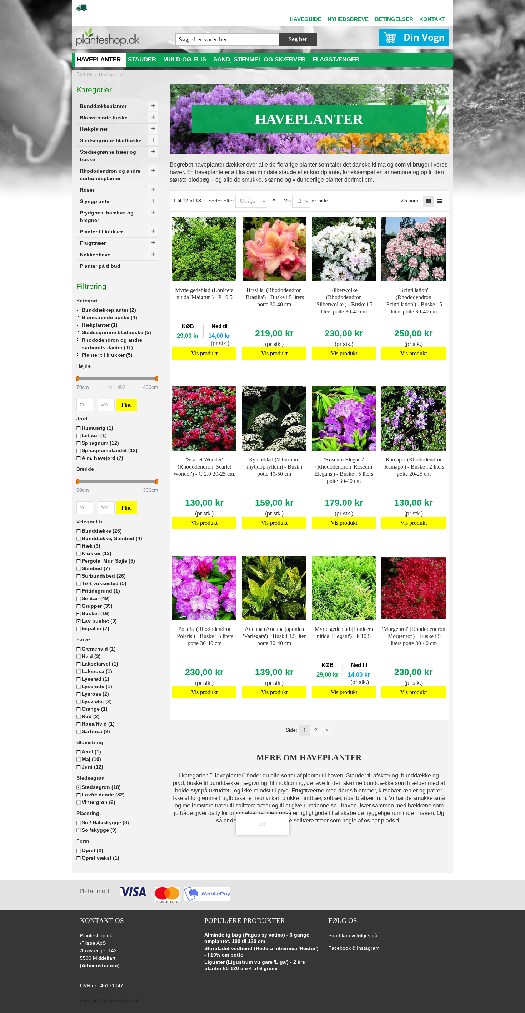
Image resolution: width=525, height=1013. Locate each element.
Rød (91, 716)
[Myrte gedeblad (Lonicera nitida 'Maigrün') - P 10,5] (204, 249)
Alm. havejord (102, 458)
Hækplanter (100, 325)
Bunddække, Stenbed (112, 538)
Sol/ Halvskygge (105, 822)
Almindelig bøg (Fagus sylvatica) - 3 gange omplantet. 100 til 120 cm (256, 938)
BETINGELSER (394, 19)
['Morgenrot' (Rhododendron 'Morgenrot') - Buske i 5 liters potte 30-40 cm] (413, 588)
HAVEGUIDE (305, 19)
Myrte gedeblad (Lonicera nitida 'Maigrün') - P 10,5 (204, 294)
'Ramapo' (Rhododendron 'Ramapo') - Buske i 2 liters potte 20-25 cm (413, 466)
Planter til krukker (107, 355)
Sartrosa (96, 731)
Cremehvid (99, 649)
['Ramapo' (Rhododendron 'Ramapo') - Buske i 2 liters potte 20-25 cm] (413, 418)
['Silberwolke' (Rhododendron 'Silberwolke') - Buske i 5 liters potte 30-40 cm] (344, 249)
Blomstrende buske (109, 317)
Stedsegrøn (101, 787)
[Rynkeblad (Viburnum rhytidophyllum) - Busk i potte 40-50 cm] (274, 418)
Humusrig (97, 428)
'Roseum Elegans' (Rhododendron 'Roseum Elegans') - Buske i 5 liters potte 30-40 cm (343, 470)
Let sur (94, 435)
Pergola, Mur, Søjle (108, 561)
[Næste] (326, 730)
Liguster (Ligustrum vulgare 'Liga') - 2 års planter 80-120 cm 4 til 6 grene (254, 965)
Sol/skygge (99, 830)
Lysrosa (95, 694)
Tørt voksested (104, 583)
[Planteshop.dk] (107, 37)
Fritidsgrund (101, 591)
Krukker (96, 553)
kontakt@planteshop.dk (109, 1000)
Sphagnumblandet (110, 450)
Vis (287, 200)
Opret (92, 850)
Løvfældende (103, 794)
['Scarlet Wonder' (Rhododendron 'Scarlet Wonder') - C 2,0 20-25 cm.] (204, 418)
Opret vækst (100, 858)
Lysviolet (97, 701)
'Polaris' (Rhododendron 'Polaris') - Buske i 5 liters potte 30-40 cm (204, 636)
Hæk (91, 546)
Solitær (96, 598)
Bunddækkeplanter (109, 310)
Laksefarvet (100, 664)
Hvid (91, 656)
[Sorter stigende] (274, 201)
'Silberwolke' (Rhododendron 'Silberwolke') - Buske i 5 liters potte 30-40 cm (343, 301)
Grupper (97, 606)
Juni (92, 767)
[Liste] (439, 201)
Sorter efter (221, 200)
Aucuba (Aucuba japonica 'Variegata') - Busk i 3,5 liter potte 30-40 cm (274, 636)
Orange (95, 709)
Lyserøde (97, 686)
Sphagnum (100, 443)
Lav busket (99, 621)
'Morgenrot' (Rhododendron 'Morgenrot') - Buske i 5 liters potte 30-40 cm (413, 636)
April (91, 752)
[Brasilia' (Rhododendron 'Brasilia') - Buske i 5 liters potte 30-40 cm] (274, 249)
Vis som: (410, 200)
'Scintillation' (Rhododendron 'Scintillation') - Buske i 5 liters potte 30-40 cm (413, 301)
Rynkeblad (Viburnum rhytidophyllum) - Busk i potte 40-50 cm (274, 466)
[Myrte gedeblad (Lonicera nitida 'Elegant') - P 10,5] (344, 588)
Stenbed (96, 568)
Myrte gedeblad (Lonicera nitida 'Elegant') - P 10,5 (344, 632)
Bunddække (102, 531)
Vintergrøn (98, 802)
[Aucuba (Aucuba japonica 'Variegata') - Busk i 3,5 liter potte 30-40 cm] (274, 588)
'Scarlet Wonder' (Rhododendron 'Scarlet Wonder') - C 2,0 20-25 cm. (204, 466)
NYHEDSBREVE (348, 19)
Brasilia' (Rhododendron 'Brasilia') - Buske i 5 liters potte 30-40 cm (274, 297)
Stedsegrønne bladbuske (116, 332)
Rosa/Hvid (98, 724)
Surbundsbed (104, 576)
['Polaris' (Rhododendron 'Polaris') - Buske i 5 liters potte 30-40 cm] (204, 588)
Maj (91, 759)
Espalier (95, 628)
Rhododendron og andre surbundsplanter (112, 343)
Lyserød (95, 679)
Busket (96, 613)
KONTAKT (432, 19)
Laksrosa (97, 671)
